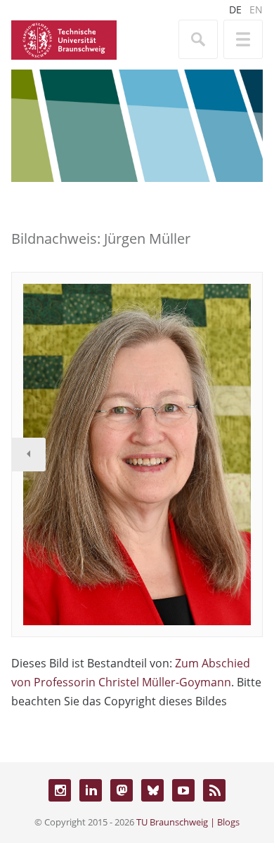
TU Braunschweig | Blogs (188, 822)
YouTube (183, 790)
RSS (214, 790)
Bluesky (152, 790)
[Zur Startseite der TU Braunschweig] (64, 38)
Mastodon (121, 790)
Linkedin (90, 790)
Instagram (59, 790)
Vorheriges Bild (29, 454)
